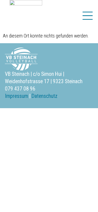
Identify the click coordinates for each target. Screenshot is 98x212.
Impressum (16, 96)
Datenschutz (44, 96)
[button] (87, 16)
